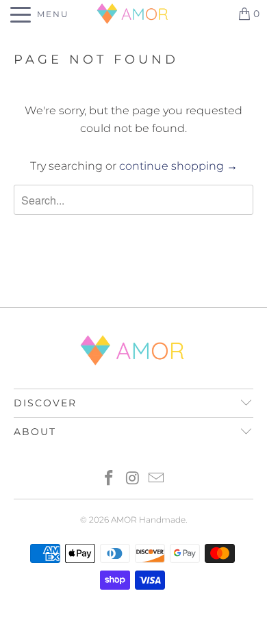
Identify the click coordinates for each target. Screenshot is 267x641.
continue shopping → (178, 165)
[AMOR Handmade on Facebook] (109, 479)
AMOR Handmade (148, 519)
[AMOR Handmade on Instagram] (133, 479)
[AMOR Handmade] (134, 13)
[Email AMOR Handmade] (157, 479)
